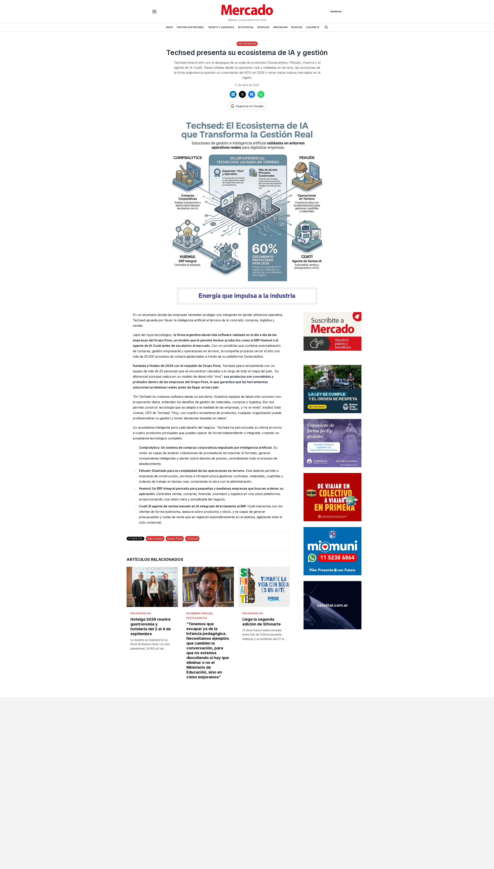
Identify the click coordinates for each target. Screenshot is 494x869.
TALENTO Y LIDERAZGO (221, 27)
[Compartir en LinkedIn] (233, 94)
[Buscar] (326, 27)
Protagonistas (247, 43)
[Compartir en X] (242, 94)
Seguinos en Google (249, 106)
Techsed (192, 538)
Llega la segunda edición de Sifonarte (261, 621)
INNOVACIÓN (280, 27)
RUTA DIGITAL (246, 27)
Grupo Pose (174, 538)
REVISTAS (296, 27)
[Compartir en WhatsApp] (260, 94)
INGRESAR (336, 11)
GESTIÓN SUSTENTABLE (190, 27)
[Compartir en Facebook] (251, 94)
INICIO (169, 27)
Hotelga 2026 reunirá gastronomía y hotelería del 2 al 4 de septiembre (150, 626)
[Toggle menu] (154, 11)
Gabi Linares (155, 538)
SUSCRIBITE (312, 27)
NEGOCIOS (263, 27)
